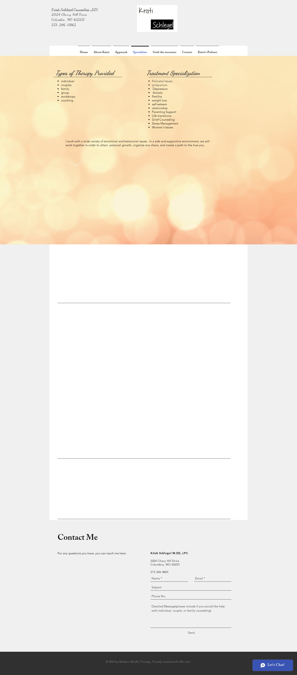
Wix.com (184, 661)
